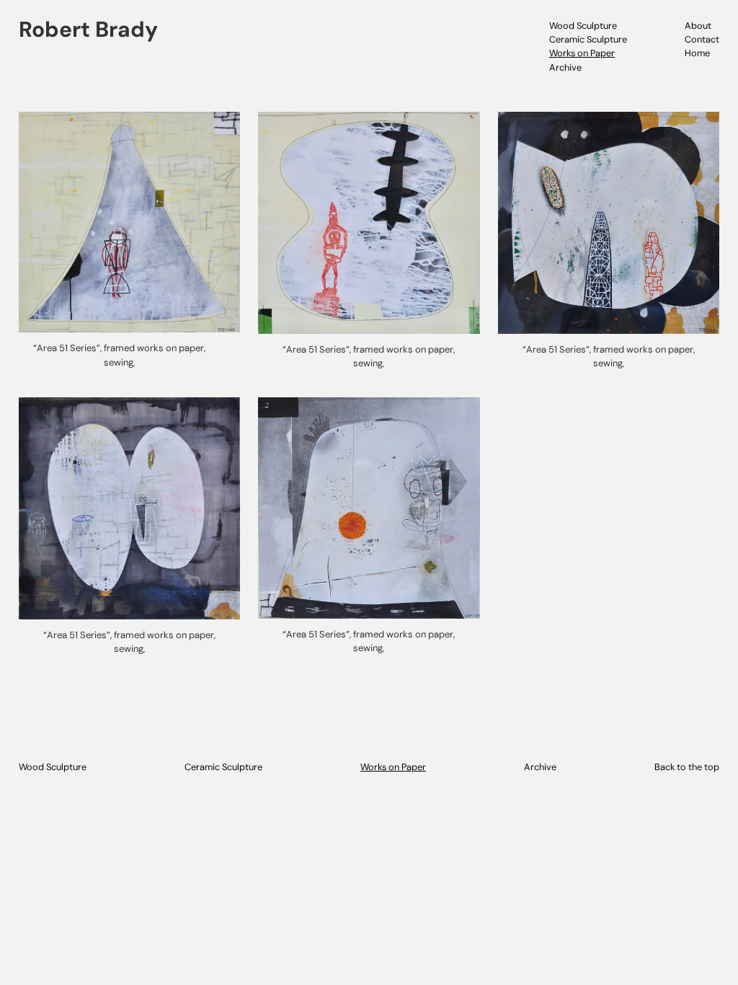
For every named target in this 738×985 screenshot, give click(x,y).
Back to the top (686, 767)
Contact (702, 39)
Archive (565, 67)
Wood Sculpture (583, 25)
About (698, 25)
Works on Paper (582, 53)
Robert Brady (88, 29)
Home (697, 53)
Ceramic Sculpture (588, 39)
